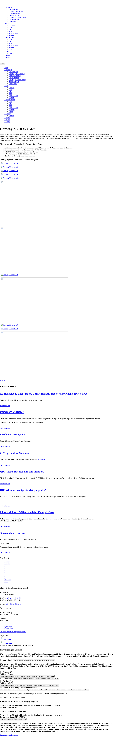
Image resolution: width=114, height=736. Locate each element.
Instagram (8, 643)
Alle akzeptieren (20, 719)
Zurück (2, 381)
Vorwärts (7, 580)
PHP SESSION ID (10, 707)
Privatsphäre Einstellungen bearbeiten (13, 632)
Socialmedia (7, 679)
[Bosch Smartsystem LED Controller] (34, 225)
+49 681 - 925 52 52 (13, 598)
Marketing (7, 660)
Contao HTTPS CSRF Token (14, 698)
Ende (6, 582)
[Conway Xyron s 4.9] (9, 163)
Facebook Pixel (8, 681)
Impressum (4, 735)
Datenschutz (13, 735)
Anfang (7, 562)
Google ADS (7, 672)
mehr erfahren (5, 406)
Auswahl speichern (7, 719)
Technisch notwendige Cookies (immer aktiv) (20, 688)
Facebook (7, 639)
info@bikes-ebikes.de (13, 604)
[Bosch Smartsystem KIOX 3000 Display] (34, 271)
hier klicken (42, 459)
